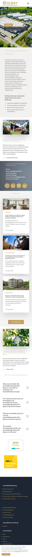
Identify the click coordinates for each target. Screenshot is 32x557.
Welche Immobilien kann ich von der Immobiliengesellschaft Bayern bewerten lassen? (13, 416)
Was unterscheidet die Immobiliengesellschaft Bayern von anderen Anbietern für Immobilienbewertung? (11, 388)
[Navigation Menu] (28, 3)
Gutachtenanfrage (8, 517)
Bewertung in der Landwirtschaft (12, 494)
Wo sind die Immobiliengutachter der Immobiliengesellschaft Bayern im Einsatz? (12, 429)
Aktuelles (7, 212)
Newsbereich (6, 536)
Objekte (5, 526)
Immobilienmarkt (9, 252)
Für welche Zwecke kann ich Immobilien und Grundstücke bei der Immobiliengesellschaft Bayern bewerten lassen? (13, 402)
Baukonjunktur (9, 292)
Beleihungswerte (7, 491)
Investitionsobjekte (8, 510)
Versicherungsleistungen (9, 507)
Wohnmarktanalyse (8, 489)
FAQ (4, 534)
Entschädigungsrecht (8, 515)
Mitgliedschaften (7, 544)
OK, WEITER (6, 554)
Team (4, 539)
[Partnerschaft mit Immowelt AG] (10, 469)
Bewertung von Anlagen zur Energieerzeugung (15, 496)
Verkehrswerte (7, 512)
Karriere (5, 541)
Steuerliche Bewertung (9, 498)
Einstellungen (18, 551)
